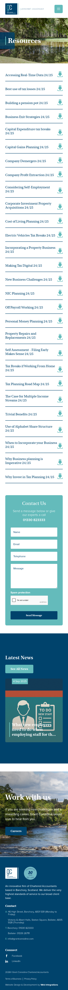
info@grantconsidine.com (19, 938)
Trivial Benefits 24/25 (21, 414)
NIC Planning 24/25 (19, 293)
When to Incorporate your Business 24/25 (31, 445)
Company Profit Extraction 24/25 (29, 175)
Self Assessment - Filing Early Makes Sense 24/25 (26, 352)
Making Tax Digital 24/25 (23, 266)
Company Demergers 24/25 (25, 161)
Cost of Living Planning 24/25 (27, 221)
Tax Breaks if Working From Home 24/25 (30, 368)
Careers (16, 831)
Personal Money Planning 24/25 (28, 321)
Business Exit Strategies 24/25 (27, 117)
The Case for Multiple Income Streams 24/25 (27, 398)
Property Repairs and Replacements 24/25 (20, 336)
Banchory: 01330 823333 (19, 928)
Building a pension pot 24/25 (26, 103)
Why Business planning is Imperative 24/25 (24, 461)
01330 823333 (34, 519)
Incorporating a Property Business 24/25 (30, 250)
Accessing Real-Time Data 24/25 (29, 75)
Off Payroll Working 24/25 (24, 307)
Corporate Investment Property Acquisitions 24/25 (28, 205)
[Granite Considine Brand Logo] (11, 876)
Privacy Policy (30, 978)
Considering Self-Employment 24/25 (27, 189)
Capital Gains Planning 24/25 (27, 147)
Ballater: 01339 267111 (19, 933)
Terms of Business (13, 978)
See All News (19, 669)
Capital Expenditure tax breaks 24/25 (28, 131)
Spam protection (20, 592)
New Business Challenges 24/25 (28, 279)
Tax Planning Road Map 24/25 (27, 384)
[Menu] (58, 9)
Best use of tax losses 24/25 (25, 89)
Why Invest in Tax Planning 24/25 (29, 477)
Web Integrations (49, 984)
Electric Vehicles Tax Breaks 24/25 (30, 235)
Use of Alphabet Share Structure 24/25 (28, 428)
